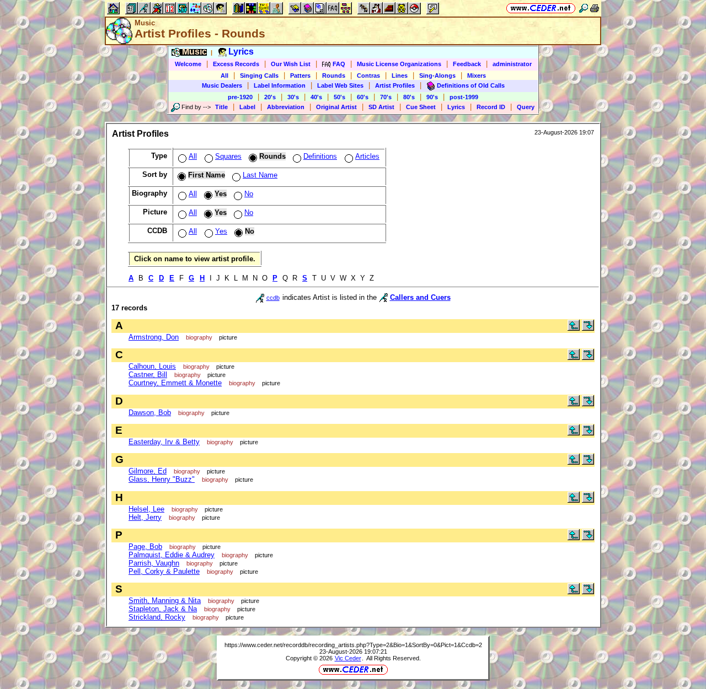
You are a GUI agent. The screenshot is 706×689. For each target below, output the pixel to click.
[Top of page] (574, 328)
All (224, 75)
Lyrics (456, 107)
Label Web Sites (340, 85)
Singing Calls (259, 75)
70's (386, 97)
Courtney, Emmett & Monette (175, 383)
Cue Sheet (421, 107)
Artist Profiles (395, 85)
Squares (228, 156)
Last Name (260, 175)
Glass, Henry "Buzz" (162, 479)
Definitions (320, 156)
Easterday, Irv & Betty (164, 442)
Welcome (188, 64)
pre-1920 (240, 97)
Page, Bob (145, 546)
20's (270, 97)
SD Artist (381, 107)
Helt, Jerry (145, 517)
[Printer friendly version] (594, 8)
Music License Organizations (399, 64)
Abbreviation (285, 107)
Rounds (333, 75)
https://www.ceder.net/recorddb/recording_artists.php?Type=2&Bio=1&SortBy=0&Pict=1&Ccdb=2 (353, 645)
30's (293, 97)
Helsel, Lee (146, 509)
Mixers (476, 75)
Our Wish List (291, 64)
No (248, 194)
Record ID (491, 107)
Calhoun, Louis (152, 366)
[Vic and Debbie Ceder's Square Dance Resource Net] (541, 8)
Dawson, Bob (150, 412)
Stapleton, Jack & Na (163, 609)
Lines (400, 75)
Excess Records (236, 64)
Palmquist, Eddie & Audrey (172, 555)
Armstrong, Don (154, 337)
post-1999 (464, 97)
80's (409, 97)
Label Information (280, 85)
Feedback (467, 64)
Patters (300, 75)
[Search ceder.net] (583, 8)
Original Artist (336, 107)
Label (247, 107)
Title (221, 107)
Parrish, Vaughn (154, 563)
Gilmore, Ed (148, 471)
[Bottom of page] (588, 328)
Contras (368, 75)
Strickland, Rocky (157, 617)
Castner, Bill (148, 374)
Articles (367, 156)
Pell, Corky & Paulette (164, 571)
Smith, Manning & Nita (165, 600)
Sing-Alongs (437, 75)
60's (362, 97)
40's (316, 97)
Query (525, 107)
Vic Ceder (348, 658)
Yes (221, 231)
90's (432, 97)
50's (339, 97)
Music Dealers (222, 85)
